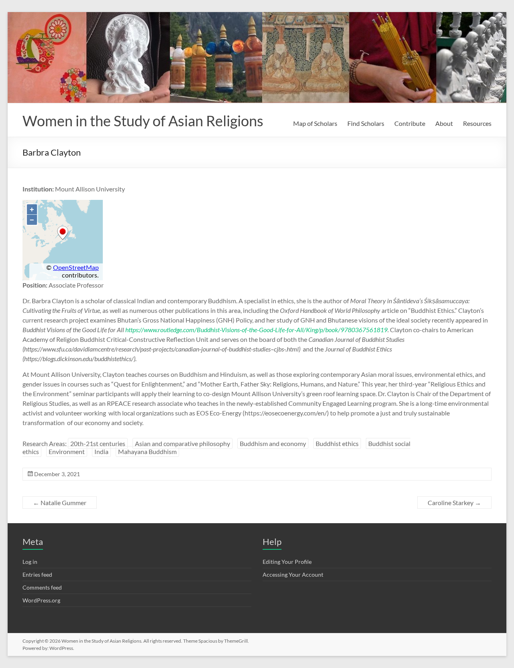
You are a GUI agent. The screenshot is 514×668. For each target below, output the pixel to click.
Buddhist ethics (337, 443)
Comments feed (42, 587)
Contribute (409, 123)
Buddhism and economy (273, 443)
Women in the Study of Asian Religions (142, 120)
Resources (477, 123)
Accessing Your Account (293, 574)
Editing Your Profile (287, 561)
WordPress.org (41, 600)
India (101, 451)
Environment (67, 451)
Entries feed (37, 574)
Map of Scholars (315, 123)
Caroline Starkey (454, 502)
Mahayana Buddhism (147, 451)
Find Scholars (365, 123)
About (444, 123)
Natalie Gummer (59, 502)
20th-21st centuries (97, 443)
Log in (29, 561)
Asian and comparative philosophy (182, 443)
